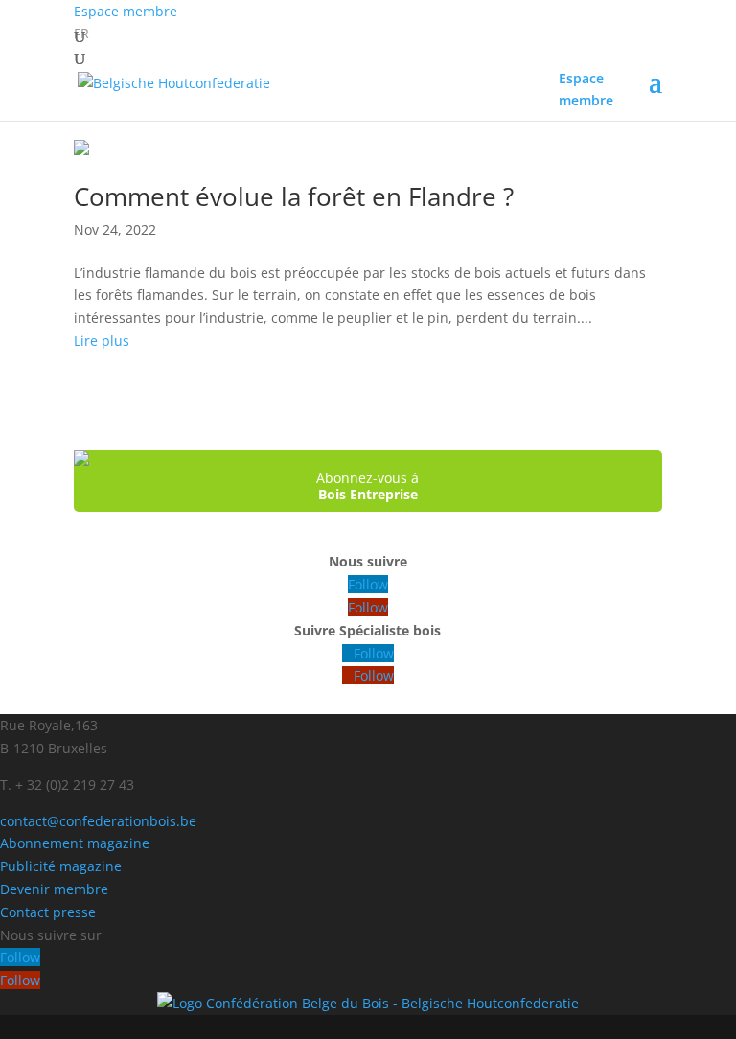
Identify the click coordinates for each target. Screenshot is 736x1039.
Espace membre (125, 11)
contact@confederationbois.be (98, 821)
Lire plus (101, 341)
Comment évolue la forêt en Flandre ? (294, 196)
